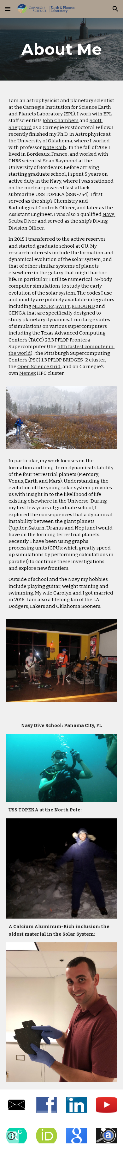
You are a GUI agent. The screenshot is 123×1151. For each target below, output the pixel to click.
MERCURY (43, 306)
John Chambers (61, 120)
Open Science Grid (39, 366)
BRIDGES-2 (75, 360)
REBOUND (83, 306)
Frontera (80, 340)
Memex (27, 373)
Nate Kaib (54, 147)
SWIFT (63, 306)
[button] (7, 8)
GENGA (17, 313)
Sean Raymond (60, 161)
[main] (61, 49)
